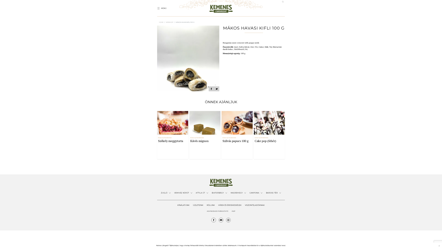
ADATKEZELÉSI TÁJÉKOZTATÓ (217, 211)
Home (161, 22)
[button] (166, 193)
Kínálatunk (183, 205)
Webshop (169, 22)
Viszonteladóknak (255, 205)
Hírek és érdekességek (229, 205)
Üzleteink (198, 205)
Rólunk (211, 205)
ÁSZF (233, 211)
